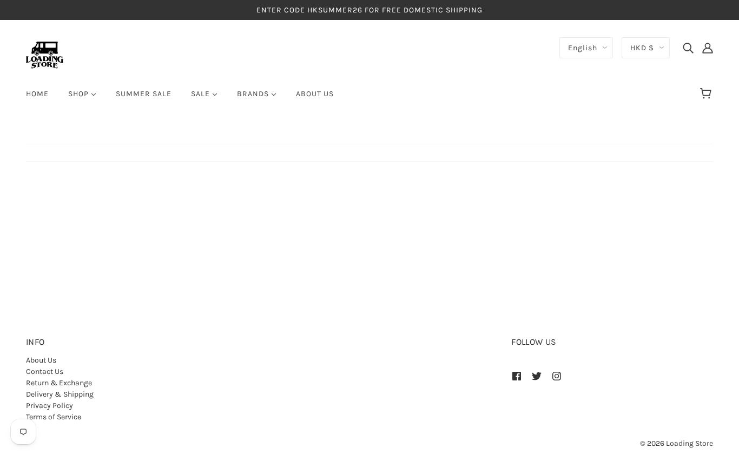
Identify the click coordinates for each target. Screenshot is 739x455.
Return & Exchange (59, 382)
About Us (41, 360)
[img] (688, 47)
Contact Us (44, 371)
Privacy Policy (49, 405)
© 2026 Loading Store (676, 443)
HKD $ (642, 47)
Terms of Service (53, 416)
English (582, 47)
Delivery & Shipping (60, 394)
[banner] (44, 54)
